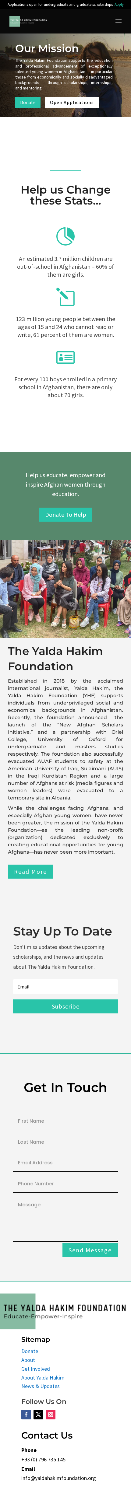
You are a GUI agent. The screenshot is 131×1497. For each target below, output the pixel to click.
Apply (119, 4)
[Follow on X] (38, 1414)
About (28, 1359)
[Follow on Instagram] (50, 1414)
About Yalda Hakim (43, 1377)
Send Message (90, 1250)
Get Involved (35, 1368)
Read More (30, 871)
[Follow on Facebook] (26, 1414)
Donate (28, 102)
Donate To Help (65, 514)
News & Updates (40, 1386)
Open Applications (72, 102)
